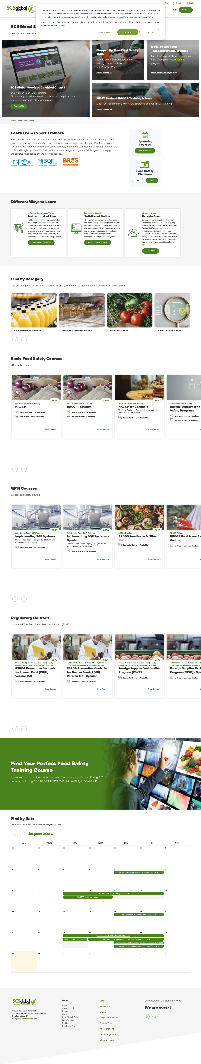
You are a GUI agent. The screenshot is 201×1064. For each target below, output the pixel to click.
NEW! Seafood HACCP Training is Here (124, 98)
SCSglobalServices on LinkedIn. (147, 1016)
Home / (14, 120)
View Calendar (145, 150)
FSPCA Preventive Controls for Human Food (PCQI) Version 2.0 (35, 672)
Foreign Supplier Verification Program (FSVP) (139, 670)
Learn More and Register (162, 72)
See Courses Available (41, 242)
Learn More (150, 250)
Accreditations (107, 1028)
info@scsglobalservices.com (24, 1018)
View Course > (51, 429)
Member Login (107, 1039)
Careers (103, 1000)
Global (65, 1000)
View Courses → (104, 72)
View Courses (102, 109)
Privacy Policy (106, 1023)
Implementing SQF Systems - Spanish (88, 538)
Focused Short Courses (168, 330)
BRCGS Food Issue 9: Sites (137, 536)
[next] (22, 833)
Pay (166, 3)
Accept (128, 32)
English (192, 3)
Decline (150, 32)
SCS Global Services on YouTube (155, 1016)
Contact (185, 9)
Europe (65, 1011)
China (64, 1014)
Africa (64, 1005)
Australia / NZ (68, 1008)
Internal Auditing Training (122, 330)
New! (151, 180)
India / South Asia (70, 1017)
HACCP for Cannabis (133, 406)
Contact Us (19, 106)
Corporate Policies (109, 1017)
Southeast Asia (68, 1026)
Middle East (67, 1023)
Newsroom (105, 1006)
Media (103, 1011)
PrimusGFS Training (71, 330)
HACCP (20, 406)
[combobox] (191, 3)
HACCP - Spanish (79, 406)
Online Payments (108, 1034)
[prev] (13, 833)
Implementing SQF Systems (35, 536)
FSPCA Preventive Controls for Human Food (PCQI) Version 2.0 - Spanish (87, 672)
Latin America (68, 1020)
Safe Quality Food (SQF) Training (29, 330)
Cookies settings (106, 32)
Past (138, 180)
